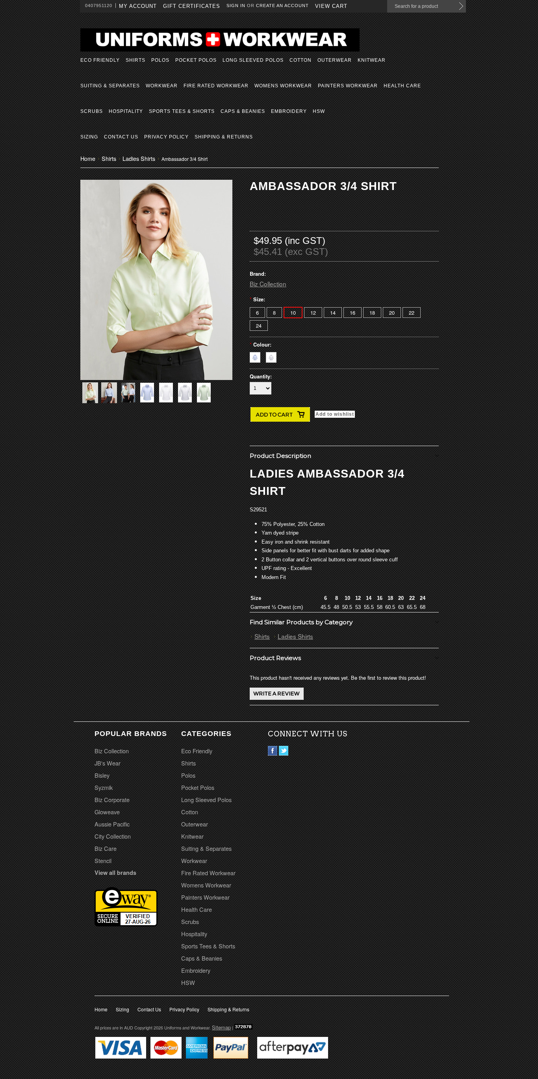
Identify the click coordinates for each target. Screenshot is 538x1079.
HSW (319, 111)
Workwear (162, 86)
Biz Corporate (112, 799)
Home (87, 158)
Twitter (284, 751)
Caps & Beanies (243, 111)
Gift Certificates (191, 6)
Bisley (102, 775)
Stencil (103, 860)
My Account (138, 6)
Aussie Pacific (112, 824)
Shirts (135, 60)
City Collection (113, 836)
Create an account (282, 5)
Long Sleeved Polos (253, 60)
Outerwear (334, 60)
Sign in (235, 5)
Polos (160, 60)
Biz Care (106, 848)
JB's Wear (108, 763)
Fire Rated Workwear (216, 86)
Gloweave (107, 812)
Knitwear (372, 60)
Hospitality (126, 111)
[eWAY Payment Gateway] (126, 923)
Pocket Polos (196, 60)
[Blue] (258, 356)
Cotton (300, 60)
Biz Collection (268, 283)
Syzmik (104, 787)
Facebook (273, 751)
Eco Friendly (100, 60)
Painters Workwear (348, 86)
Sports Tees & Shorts (182, 111)
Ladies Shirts (138, 158)
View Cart (331, 6)
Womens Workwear (283, 86)
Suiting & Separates (110, 86)
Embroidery (289, 111)
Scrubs (91, 111)
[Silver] (273, 356)
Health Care (402, 86)
